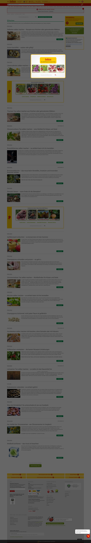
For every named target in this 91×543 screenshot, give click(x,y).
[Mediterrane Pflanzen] (52, 68)
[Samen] (44, 68)
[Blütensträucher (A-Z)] (36, 68)
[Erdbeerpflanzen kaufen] (60, 68)
